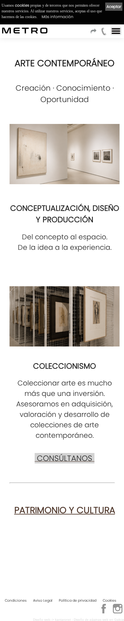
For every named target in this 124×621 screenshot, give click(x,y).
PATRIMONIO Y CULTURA (64, 510)
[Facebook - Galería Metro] (103, 612)
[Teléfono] (104, 33)
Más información (57, 16)
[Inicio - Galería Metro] (4, 30)
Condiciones (16, 600)
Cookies (109, 600)
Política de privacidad (77, 600)
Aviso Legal (42, 600)
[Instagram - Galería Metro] (117, 612)
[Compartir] (94, 33)
